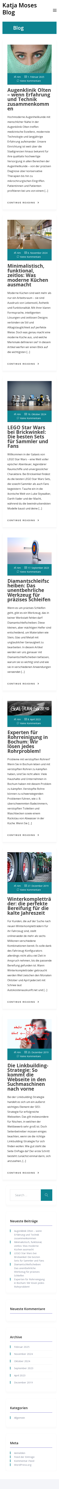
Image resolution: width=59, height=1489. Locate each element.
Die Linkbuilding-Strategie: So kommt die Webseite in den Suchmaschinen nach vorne (27, 1077)
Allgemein (19, 1417)
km (19, 76)
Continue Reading (21, 203)
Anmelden (19, 1453)
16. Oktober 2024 (37, 414)
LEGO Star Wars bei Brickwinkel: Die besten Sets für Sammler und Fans (27, 436)
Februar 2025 (22, 1346)
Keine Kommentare (30, 80)
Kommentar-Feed (24, 1460)
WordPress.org (22, 1464)
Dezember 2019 (23, 1382)
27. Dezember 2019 (38, 885)
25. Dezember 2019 (38, 1052)
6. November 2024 (37, 252)
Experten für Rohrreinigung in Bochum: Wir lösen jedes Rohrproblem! (27, 741)
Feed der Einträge (24, 1456)
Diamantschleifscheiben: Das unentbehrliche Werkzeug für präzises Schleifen (28, 590)
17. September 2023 (38, 567)
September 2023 (23, 1368)
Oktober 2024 (22, 1361)
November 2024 (23, 1353)
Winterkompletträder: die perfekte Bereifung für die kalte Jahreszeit (29, 906)
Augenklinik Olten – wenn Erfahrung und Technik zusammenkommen (29, 99)
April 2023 (20, 1375)
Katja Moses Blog (19, 8)
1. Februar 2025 (36, 76)
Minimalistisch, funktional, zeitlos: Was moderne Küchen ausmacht (27, 275)
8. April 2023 (34, 719)
